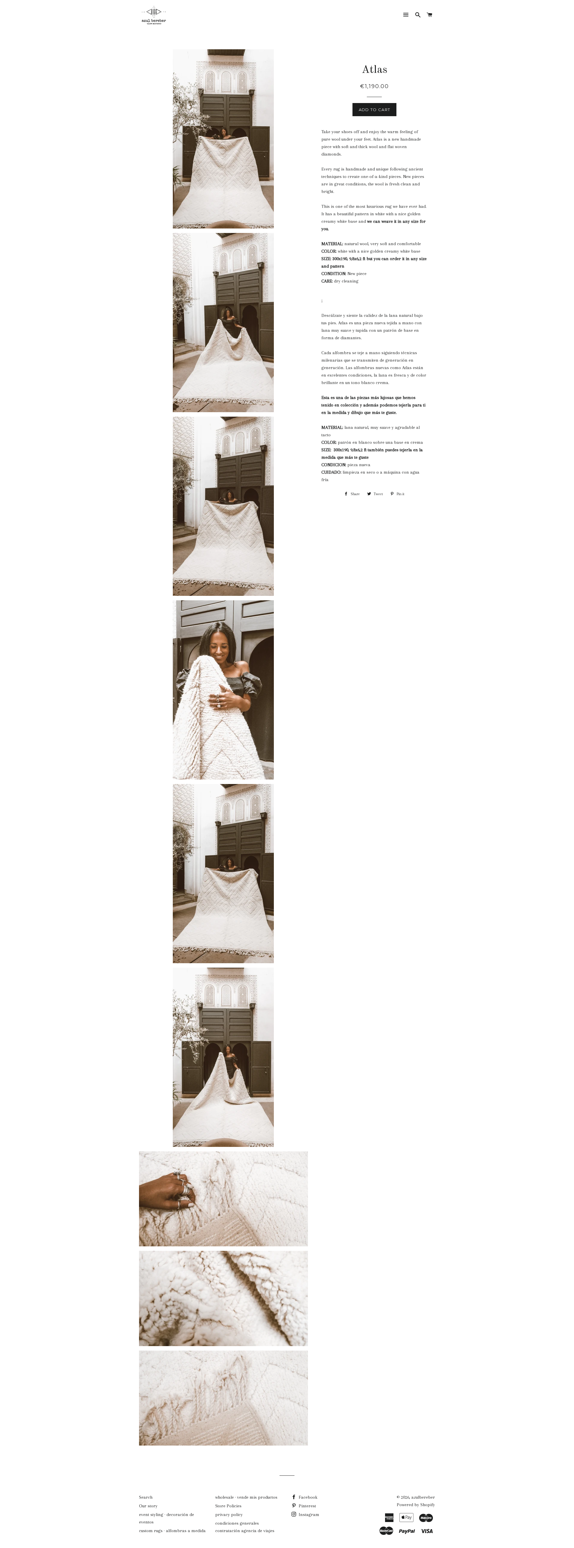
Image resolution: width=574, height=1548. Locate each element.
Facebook (307, 1497)
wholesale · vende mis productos (246, 1497)
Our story (148, 1506)
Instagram (308, 1514)
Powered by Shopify (416, 1504)
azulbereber (423, 1497)
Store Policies (228, 1506)
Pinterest (306, 1506)
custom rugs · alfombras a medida (172, 1530)
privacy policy (229, 1514)
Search (145, 1497)
